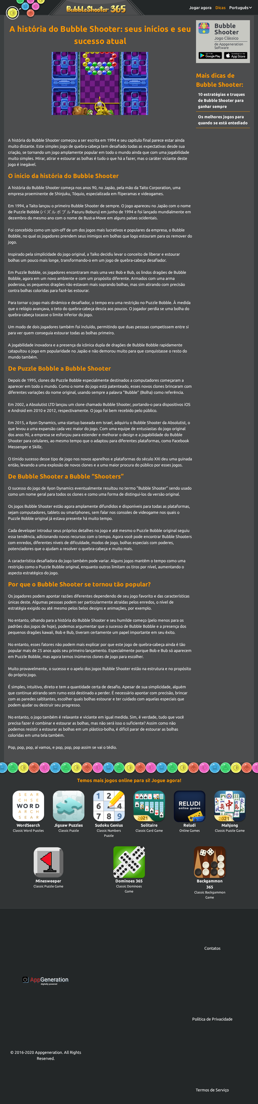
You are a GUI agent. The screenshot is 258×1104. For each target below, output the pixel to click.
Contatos (212, 948)
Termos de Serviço (212, 1090)
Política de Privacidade (212, 1019)
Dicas (220, 7)
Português (239, 7)
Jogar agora (200, 7)
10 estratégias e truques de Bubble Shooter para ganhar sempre (221, 100)
